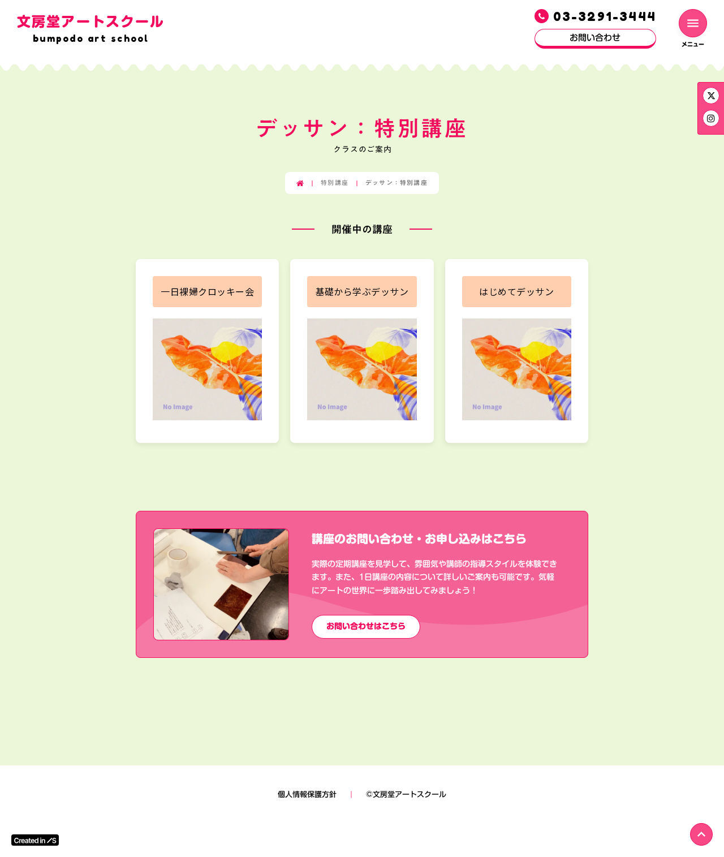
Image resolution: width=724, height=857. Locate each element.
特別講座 (334, 183)
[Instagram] (711, 95)
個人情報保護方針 (307, 794)
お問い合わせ (595, 37)
